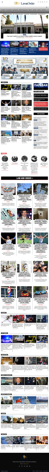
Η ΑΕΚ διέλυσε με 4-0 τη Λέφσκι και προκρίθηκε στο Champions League (24, 245)
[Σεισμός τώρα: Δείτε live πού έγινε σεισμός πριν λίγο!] (6, 319)
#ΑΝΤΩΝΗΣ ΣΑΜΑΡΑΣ (33, 14)
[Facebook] (38, 2)
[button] (46, 7)
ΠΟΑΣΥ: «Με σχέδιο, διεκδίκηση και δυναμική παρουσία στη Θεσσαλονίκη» (16, 139)
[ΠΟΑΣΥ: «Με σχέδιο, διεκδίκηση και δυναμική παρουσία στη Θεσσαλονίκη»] (16, 133)
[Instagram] (40, 2)
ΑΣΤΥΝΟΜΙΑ (3, 46)
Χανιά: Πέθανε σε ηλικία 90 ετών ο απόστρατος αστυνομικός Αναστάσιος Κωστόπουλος (30, 387)
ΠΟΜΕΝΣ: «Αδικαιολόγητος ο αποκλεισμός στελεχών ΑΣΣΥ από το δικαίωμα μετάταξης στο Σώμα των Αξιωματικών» (16, 124)
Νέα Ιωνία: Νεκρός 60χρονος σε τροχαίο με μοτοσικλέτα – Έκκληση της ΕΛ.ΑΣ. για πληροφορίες (5, 124)
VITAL (35, 140)
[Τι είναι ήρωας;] (15, 159)
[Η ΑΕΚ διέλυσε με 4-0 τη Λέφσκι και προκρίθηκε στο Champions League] (24, 238)
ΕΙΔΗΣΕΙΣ (21, 46)
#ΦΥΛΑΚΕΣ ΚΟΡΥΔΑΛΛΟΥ (19, 14)
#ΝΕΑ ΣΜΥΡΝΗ (9, 14)
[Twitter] (22, 466)
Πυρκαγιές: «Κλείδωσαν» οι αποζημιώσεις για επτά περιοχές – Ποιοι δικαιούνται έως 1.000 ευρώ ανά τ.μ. (24, 198)
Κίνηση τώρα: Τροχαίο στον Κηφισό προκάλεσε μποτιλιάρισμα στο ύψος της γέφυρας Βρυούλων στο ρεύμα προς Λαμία (40, 104)
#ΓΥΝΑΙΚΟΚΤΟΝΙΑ (26, 14)
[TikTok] (44, 2)
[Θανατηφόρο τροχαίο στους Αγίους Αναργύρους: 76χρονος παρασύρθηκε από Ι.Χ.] (6, 87)
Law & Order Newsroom (4, 170)
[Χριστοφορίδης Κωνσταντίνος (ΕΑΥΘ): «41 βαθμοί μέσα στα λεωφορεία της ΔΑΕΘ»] (5, 159)
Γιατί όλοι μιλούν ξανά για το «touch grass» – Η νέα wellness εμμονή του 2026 (41, 274)
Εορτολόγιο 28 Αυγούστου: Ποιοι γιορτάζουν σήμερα (39, 100)
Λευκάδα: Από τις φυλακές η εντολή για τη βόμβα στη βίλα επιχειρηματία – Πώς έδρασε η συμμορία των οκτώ (16, 94)
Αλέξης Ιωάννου (31, 52)
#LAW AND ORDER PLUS (41, 14)
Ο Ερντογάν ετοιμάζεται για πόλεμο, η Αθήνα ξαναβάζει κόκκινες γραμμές (5, 406)
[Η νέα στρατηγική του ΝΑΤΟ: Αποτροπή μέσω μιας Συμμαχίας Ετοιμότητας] (24, 159)
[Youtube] (27, 466)
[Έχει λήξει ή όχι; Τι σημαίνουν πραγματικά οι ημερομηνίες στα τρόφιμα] (24, 267)
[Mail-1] (30, 466)
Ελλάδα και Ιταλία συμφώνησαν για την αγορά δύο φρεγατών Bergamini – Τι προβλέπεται (30, 406)
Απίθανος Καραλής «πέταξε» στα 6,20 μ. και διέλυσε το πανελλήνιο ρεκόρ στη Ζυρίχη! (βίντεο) (5, 109)
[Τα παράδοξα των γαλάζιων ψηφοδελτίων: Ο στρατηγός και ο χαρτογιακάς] (6, 440)
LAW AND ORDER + (25, 178)
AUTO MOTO (8, 304)
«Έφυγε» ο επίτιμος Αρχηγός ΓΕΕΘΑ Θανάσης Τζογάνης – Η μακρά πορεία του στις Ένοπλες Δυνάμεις (26, 109)
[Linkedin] (42, 2)
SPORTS (24, 249)
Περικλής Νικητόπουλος (14, 164)
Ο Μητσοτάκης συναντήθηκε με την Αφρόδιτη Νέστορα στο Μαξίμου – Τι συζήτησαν (41, 446)
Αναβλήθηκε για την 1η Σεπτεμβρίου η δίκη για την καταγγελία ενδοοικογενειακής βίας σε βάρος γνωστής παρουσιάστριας (26, 124)
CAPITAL (8, 201)
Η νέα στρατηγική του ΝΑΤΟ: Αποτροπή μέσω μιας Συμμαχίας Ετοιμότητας (24, 166)
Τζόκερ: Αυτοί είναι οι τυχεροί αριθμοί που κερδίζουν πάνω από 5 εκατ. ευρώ (40, 109)
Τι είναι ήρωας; (15, 163)
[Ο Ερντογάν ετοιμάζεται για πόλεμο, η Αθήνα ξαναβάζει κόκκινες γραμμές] (24, 26)
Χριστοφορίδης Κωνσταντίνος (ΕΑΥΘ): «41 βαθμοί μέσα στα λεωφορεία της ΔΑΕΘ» (5, 166)
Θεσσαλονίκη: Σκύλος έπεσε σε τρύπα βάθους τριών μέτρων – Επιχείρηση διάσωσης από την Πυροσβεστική (24, 50)
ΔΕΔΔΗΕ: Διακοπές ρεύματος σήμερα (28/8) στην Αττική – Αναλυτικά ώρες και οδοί (41, 95)
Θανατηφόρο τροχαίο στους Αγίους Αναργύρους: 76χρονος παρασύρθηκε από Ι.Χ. (5, 93)
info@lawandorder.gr (26, 463)
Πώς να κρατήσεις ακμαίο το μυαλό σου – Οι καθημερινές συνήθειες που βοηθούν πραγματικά (40, 138)
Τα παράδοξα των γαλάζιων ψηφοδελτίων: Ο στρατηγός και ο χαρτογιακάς (6, 446)
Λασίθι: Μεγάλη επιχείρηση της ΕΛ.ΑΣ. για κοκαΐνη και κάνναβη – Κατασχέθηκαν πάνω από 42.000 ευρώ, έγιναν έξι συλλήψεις (6, 140)
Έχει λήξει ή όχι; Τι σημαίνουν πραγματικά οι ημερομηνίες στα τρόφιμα (24, 274)
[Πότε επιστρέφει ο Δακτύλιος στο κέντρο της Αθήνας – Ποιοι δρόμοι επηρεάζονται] (8, 292)
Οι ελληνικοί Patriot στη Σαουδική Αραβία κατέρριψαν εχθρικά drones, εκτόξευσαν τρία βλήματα (6, 426)
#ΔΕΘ (13, 14)
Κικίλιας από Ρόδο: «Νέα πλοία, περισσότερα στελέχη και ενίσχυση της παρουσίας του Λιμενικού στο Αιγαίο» (27, 139)
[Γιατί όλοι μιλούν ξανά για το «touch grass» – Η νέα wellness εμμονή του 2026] (40, 267)
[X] (47, 2)
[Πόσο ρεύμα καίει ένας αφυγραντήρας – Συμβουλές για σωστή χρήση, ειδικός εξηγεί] (40, 214)
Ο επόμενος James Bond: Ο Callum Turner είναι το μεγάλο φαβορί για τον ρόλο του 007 (43, 49)
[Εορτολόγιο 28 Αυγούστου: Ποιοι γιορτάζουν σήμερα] (30, 319)
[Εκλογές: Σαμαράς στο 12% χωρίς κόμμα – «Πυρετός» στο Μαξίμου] (18, 440)
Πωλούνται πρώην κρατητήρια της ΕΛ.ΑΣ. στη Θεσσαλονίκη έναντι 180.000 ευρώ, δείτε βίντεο (16, 109)
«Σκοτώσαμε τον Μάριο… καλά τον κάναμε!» (44, 164)
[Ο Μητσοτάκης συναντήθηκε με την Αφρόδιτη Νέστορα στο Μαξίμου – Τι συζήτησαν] (42, 440)
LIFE (29, 46)
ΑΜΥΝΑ (24, 34)
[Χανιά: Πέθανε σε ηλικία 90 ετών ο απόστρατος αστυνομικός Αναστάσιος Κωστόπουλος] (30, 381)
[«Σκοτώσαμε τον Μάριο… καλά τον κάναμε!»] (44, 159)
